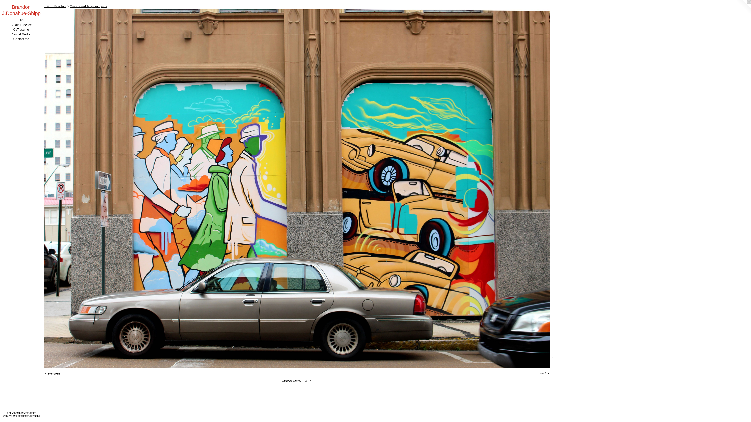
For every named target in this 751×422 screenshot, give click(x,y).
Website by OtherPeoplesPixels (21, 416)
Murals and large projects (88, 6)
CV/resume (21, 29)
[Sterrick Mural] (297, 188)
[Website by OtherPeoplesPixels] (743, 8)
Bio (21, 20)
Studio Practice (21, 25)
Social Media (21, 34)
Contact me (21, 39)
